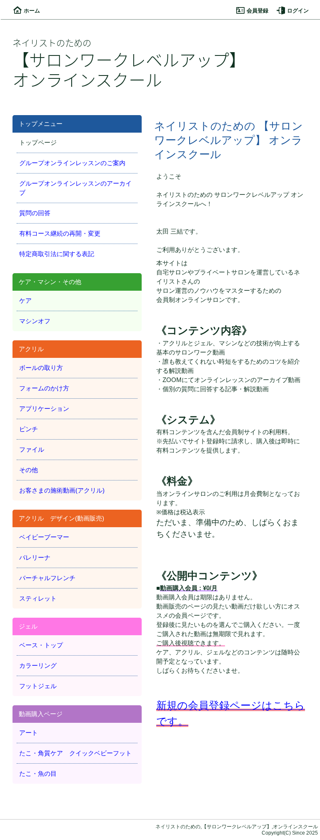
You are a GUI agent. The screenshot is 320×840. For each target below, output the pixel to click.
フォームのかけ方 (44, 388)
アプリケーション (44, 408)
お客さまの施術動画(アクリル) (62, 490)
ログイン (298, 11)
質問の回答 (34, 213)
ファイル (31, 449)
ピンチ (28, 429)
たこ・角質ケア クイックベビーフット (75, 753)
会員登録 (257, 11)
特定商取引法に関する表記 (56, 254)
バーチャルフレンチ (47, 578)
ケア (25, 300)
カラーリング (38, 665)
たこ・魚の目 (38, 773)
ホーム (32, 11)
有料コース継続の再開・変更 (59, 233)
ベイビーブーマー (44, 537)
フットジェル (38, 686)
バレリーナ (34, 557)
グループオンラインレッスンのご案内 (72, 163)
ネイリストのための (51, 42)
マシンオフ (34, 321)
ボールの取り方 (41, 368)
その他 (28, 470)
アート (28, 732)
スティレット (38, 598)
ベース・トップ (41, 645)
